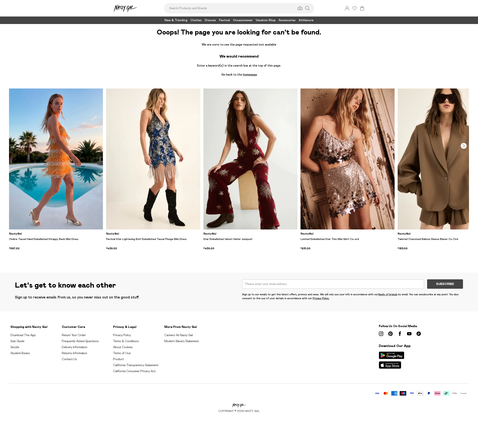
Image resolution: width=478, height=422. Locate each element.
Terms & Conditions (126, 341)
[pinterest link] (390, 333)
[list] (239, 174)
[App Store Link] (391, 360)
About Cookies (123, 347)
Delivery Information (74, 347)
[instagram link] (381, 333)
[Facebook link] (400, 333)
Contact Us (69, 359)
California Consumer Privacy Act (134, 371)
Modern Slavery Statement (181, 341)
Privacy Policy (122, 335)
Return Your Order (74, 335)
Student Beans (20, 353)
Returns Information (74, 353)
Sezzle (15, 347)
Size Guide (17, 341)
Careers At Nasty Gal (178, 335)
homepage (250, 74)
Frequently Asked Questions (80, 341)
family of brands (387, 294)
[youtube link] (409, 333)
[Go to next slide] (464, 146)
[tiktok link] (418, 333)
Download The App (23, 335)
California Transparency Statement (135, 365)
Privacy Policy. (321, 298)
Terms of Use (122, 353)
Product (118, 359)
